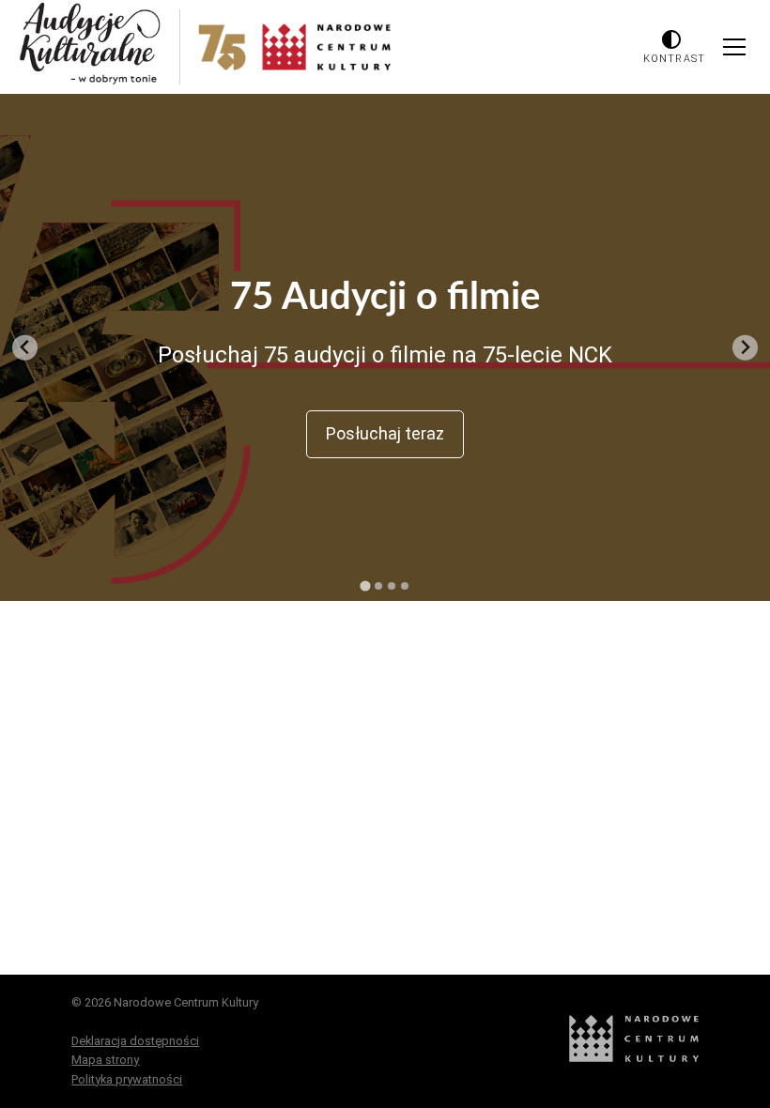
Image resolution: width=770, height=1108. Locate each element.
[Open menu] (734, 47)
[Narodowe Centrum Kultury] (634, 1058)
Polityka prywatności (126, 1079)
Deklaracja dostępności (135, 1041)
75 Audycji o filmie (385, 297)
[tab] (365, 585)
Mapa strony (105, 1060)
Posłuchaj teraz (385, 433)
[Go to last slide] (25, 348)
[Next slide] (745, 348)
